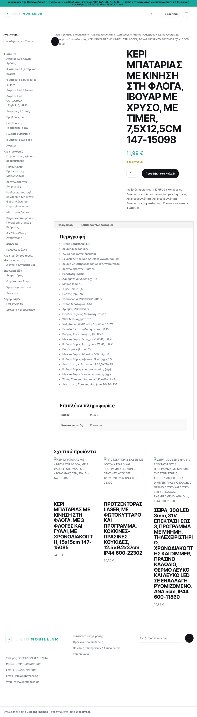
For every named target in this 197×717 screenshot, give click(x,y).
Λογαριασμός (12, 299)
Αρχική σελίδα (62, 34)
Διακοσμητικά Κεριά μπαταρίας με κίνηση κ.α (156, 194)
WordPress (83, 711)
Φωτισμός (10, 54)
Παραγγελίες (14, 303)
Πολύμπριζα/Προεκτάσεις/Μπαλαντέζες (15, 171)
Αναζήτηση (10, 34)
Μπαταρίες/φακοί (18, 212)
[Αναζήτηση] (55, 41)
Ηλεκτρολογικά (13, 151)
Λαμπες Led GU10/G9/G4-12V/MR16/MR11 (16, 100)
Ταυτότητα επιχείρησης (88, 636)
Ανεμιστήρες (14, 275)
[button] (152, 14)
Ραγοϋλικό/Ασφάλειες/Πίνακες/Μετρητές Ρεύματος (21, 222)
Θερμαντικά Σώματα (19, 281)
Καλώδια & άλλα (16, 249)
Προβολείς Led (15, 117)
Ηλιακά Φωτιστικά (18, 133)
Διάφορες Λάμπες (18, 111)
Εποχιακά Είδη (12, 270)
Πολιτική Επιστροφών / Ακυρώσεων (96, 648)
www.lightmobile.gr (26, 681)
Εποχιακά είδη (81, 34)
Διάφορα (12, 243)
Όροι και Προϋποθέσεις (88, 642)
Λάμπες (11, 145)
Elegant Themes (37, 711)
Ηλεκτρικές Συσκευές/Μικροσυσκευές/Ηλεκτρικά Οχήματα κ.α (19, 260)
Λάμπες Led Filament (19, 90)
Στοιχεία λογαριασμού (20, 309)
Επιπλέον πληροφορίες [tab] (97, 224)
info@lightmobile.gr (27, 675)
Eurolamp (96, 425)
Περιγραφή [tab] (65, 224)
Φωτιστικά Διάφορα (19, 139)
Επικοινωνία (81, 654)
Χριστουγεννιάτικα (103, 34)
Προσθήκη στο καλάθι (160, 173)
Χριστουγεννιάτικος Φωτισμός (135, 34)
